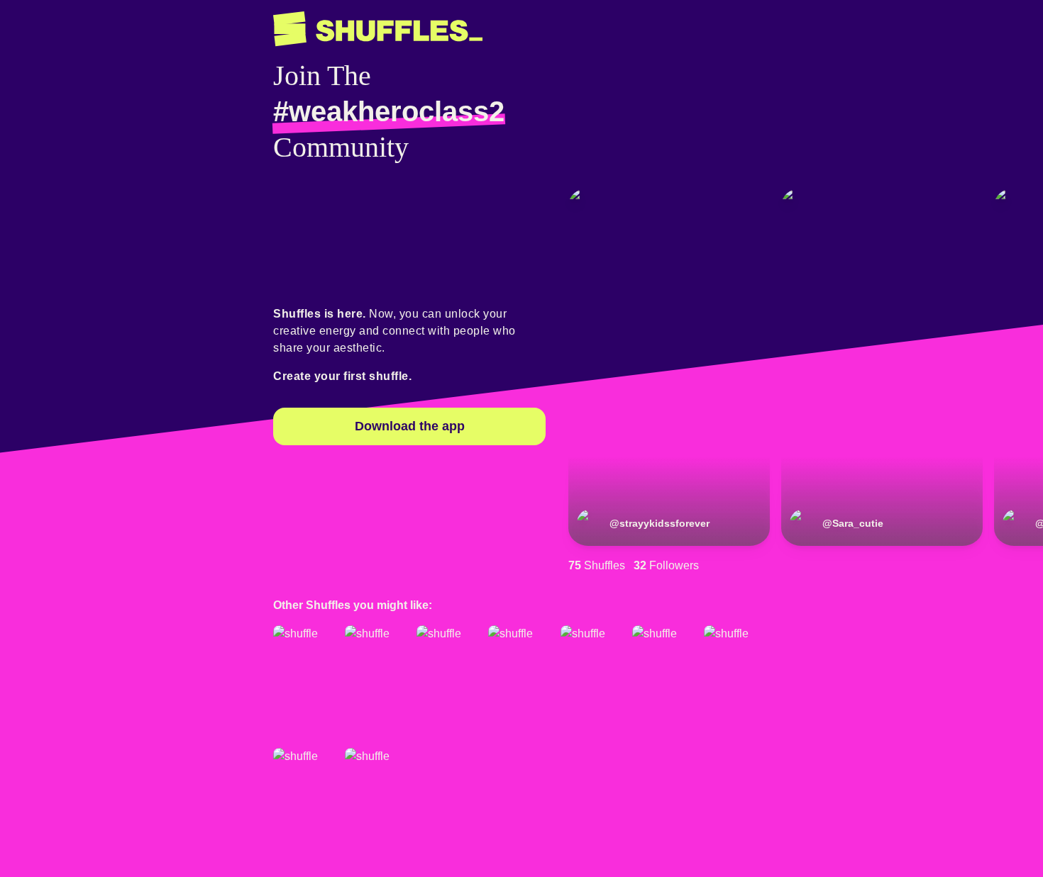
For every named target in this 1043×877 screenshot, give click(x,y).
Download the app (410, 426)
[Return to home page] (377, 29)
